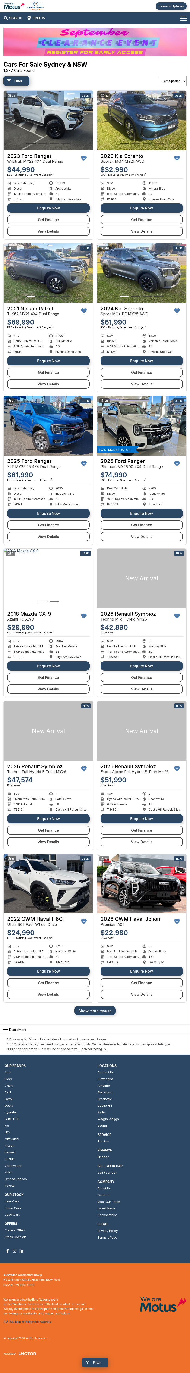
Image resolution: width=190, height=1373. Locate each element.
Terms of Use (107, 1237)
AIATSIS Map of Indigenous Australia (27, 1321)
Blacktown (105, 1092)
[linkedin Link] (21, 1251)
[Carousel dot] (31, 143)
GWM (9, 1099)
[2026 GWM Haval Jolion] (142, 883)
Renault (10, 1152)
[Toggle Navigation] (183, 18)
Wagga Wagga (108, 1119)
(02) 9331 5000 (23, 1285)
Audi (8, 1072)
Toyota (10, 1185)
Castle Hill (105, 1105)
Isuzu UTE (12, 1119)
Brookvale (105, 1099)
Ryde (101, 1112)
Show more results (95, 1010)
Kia (7, 1125)
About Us (104, 1188)
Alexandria (105, 1079)
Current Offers (15, 1230)
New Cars (12, 1201)
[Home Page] (23, 6)
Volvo (9, 1172)
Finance (103, 1157)
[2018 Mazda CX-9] (48, 578)
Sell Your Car (107, 1172)
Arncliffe (104, 1085)
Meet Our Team (109, 1202)
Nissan (9, 1145)
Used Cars (12, 1214)
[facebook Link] (7, 1251)
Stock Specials (15, 1237)
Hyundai (10, 1112)
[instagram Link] (14, 1251)
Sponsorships (107, 1215)
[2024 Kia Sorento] (142, 273)
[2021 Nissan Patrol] (48, 273)
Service (103, 1141)
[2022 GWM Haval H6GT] (48, 883)
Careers (103, 1195)
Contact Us (106, 1072)
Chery (9, 1085)
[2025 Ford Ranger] (48, 426)
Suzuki (9, 1159)
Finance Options (171, 6)
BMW (8, 1079)
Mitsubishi (12, 1139)
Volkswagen (13, 1165)
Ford (8, 1092)
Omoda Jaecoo (16, 1179)
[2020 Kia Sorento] (142, 120)
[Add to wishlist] (83, 158)
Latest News (106, 1208)
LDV (7, 1132)
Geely (9, 1105)
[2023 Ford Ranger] (48, 120)
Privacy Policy (108, 1231)
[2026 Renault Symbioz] (142, 578)
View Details (48, 231)
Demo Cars (13, 1208)
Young (102, 1125)
